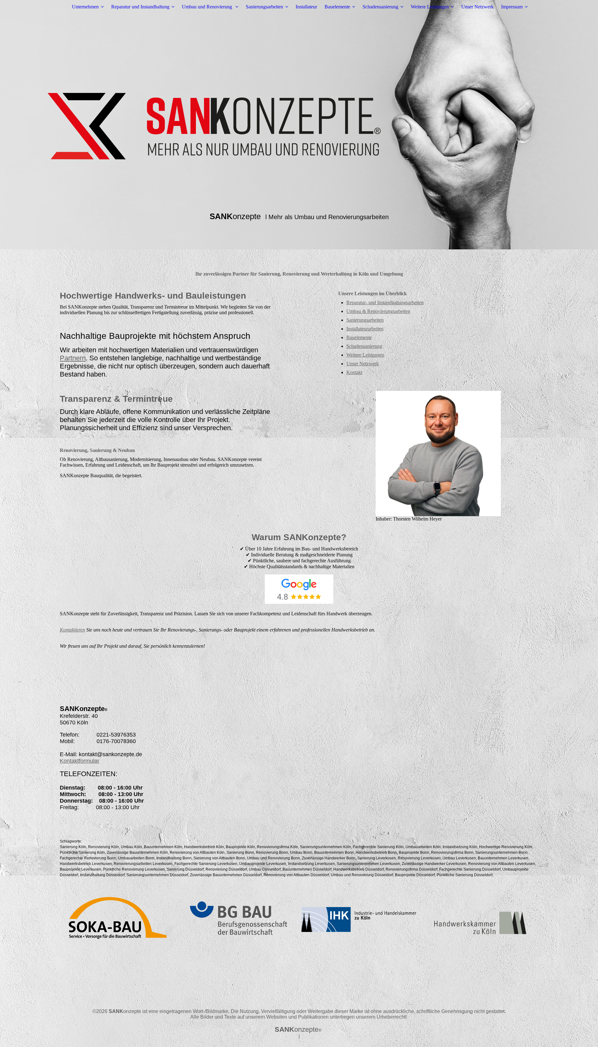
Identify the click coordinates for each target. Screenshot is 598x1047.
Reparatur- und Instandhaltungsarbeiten (385, 302)
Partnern (73, 358)
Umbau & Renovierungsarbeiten (378, 311)
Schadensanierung (380, 6)
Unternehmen (85, 6)
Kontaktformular (79, 761)
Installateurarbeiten (364, 328)
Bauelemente (337, 6)
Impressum (512, 6)
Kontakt (354, 372)
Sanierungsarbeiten (264, 6)
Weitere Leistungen (430, 6)
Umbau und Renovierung (207, 6)
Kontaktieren (72, 629)
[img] (299, 124)
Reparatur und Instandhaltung (140, 6)
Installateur (306, 6)
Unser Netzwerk (477, 6)
